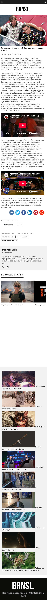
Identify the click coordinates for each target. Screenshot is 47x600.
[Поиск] (45, 2)
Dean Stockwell (8, 233)
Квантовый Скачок (9, 240)
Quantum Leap (7, 237)
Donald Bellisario (25, 233)
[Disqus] (23, 337)
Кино (3, 54)
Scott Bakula (22, 237)
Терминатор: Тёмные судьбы (12, 305)
